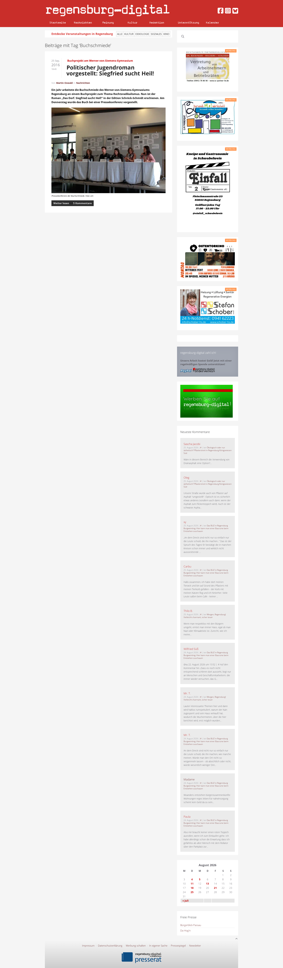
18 (192, 887)
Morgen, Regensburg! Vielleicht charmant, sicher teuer (205, 616)
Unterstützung (188, 22)
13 (207, 883)
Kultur (132, 22)
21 (215, 887)
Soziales (156, 34)
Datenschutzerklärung (110, 945)
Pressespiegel (178, 945)
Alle (120, 34)
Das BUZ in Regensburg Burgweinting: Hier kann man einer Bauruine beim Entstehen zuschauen (206, 528)
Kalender (212, 22)
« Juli (185, 900)
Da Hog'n (185, 930)
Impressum (88, 945)
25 (192, 892)
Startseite (57, 22)
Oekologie (142, 34)
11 (192, 883)
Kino (166, 34)
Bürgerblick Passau (190, 925)
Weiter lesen (61, 203)
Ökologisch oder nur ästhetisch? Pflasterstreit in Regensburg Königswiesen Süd (208, 450)
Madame (189, 779)
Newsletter (195, 945)
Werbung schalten (136, 945)
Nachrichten (83, 22)
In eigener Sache (158, 945)
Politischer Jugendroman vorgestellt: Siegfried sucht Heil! (110, 70)
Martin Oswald (64, 82)
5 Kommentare (82, 203)
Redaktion (156, 22)
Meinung (108, 22)
